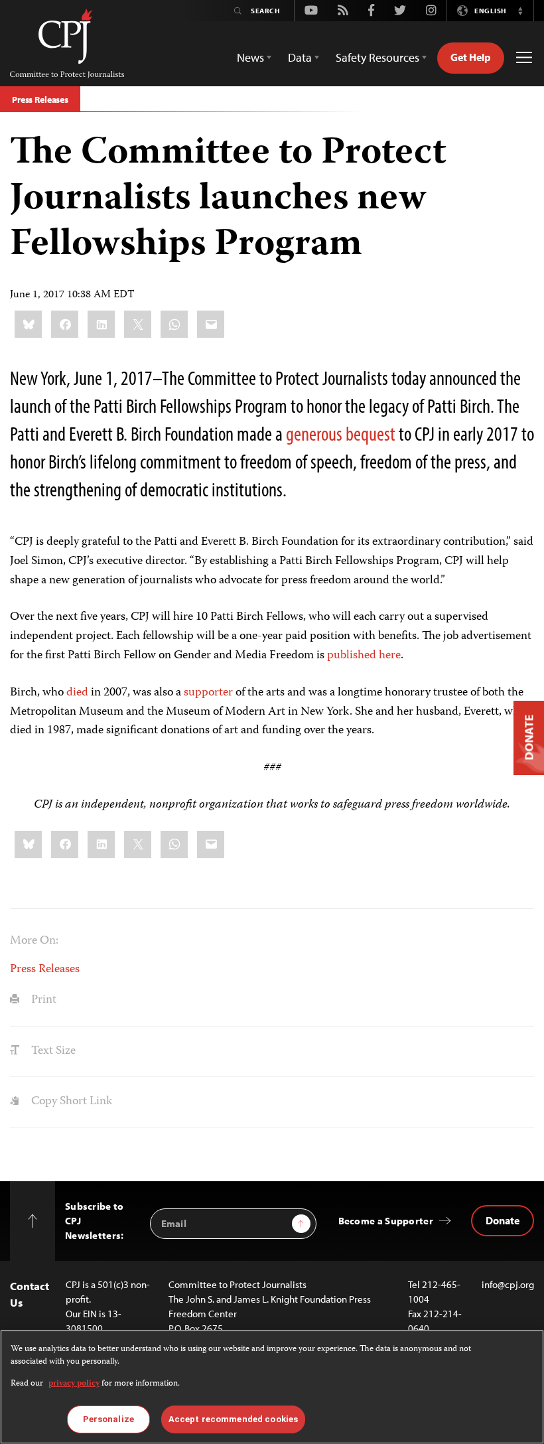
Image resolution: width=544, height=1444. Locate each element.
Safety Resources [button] (377, 57)
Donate (502, 1220)
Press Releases (40, 100)
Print (42, 1000)
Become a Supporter (385, 1220)
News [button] (250, 57)
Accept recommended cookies (233, 1419)
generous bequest (340, 433)
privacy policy (74, 1384)
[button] (520, 10)
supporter (208, 693)
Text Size (52, 1051)
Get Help (470, 57)
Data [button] (300, 57)
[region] (272, 1387)
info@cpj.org (508, 1284)
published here (364, 656)
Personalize (108, 1419)
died (77, 693)
